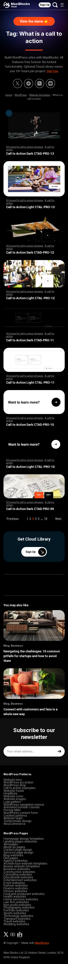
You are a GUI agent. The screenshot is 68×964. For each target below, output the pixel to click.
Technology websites (18, 916)
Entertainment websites (20, 880)
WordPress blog (14, 785)
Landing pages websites (20, 841)
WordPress (21, 95)
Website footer (13, 791)
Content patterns (15, 815)
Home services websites (20, 899)
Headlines (10, 793)
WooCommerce (14, 824)
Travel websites (14, 921)
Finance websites (15, 888)
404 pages (10, 844)
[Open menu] (62, 5)
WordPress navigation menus (23, 804)
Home (8, 95)
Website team (13, 818)
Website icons (13, 796)
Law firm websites (16, 902)
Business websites (16, 869)
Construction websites (19, 872)
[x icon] (17, 83)
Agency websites (15, 860)
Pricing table (12, 810)
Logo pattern (12, 802)
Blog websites (13, 855)
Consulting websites (17, 874)
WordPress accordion (18, 782)
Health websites (14, 896)
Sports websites (14, 913)
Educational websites (18, 877)
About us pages (14, 847)
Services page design (18, 852)
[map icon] (19, 934)
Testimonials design (17, 821)
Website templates (39, 95)
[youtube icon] (12, 934)
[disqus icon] (28, 83)
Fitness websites (15, 891)
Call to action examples (19, 788)
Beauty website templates (21, 866)
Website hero (12, 780)
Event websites (14, 883)
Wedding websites (16, 924)
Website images (14, 799)
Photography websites (19, 907)
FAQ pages (10, 858)
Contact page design (17, 849)
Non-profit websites (17, 905)
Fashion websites (15, 885)
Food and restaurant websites (24, 894)
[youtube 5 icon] (50, 83)
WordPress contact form (20, 813)
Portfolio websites (16, 910)
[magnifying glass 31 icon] (39, 83)
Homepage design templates (23, 838)
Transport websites (17, 918)
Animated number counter (21, 807)
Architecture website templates (25, 863)
